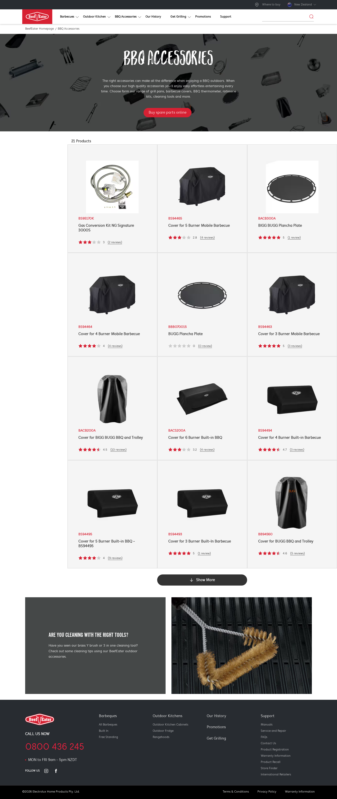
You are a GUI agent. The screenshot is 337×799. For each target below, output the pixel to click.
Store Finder (269, 768)
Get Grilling (216, 739)
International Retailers (276, 774)
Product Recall (270, 762)
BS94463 (265, 327)
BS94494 (265, 431)
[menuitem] (66, 16)
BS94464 (85, 327)
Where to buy (271, 4)
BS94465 (175, 218)
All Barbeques (108, 724)
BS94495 (85, 534)
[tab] (204, 745)
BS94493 (175, 534)
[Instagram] (48, 771)
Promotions (216, 727)
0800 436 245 (54, 747)
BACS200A (176, 431)
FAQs (264, 737)
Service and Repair (273, 731)
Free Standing (108, 737)
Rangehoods (161, 737)
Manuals (266, 724)
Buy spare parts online (167, 112)
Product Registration (275, 749)
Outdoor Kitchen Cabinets (170, 724)
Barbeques (108, 716)
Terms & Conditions (236, 791)
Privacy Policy (266, 791)
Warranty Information (276, 755)
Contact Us (268, 743)
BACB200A (87, 431)
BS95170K (86, 218)
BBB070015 (177, 327)
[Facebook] (58, 771)
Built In (103, 731)
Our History (216, 716)
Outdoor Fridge (163, 731)
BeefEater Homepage (39, 28)
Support (267, 716)
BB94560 (265, 534)
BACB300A (267, 218)
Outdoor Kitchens (167, 716)
